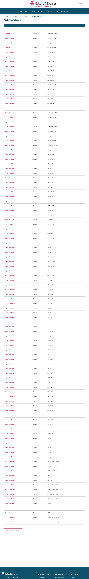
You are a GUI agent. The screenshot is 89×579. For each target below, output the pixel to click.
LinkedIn (73, 577)
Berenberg (7, 33)
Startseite (6, 16)
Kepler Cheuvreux (9, 38)
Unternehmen (24, 11)
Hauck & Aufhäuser (10, 43)
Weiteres (74, 574)
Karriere (49, 11)
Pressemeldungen (59, 577)
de (79, 4)
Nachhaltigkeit (65, 11)
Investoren (41, 11)
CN (81, 4)
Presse (56, 11)
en (76, 4)
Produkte (33, 11)
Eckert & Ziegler (44, 574)
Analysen (25, 16)
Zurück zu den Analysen (13, 530)
